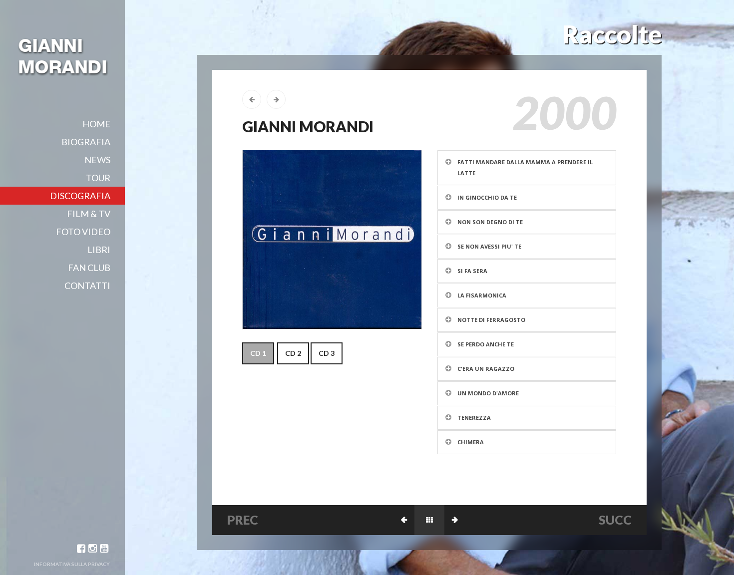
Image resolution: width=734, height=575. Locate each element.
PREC (242, 519)
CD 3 (327, 353)
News (97, 159)
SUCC (615, 519)
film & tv (88, 213)
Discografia (80, 195)
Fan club (89, 267)
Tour (98, 177)
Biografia (85, 141)
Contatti (87, 285)
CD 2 (293, 353)
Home (96, 123)
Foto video (83, 231)
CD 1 (258, 353)
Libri (98, 249)
